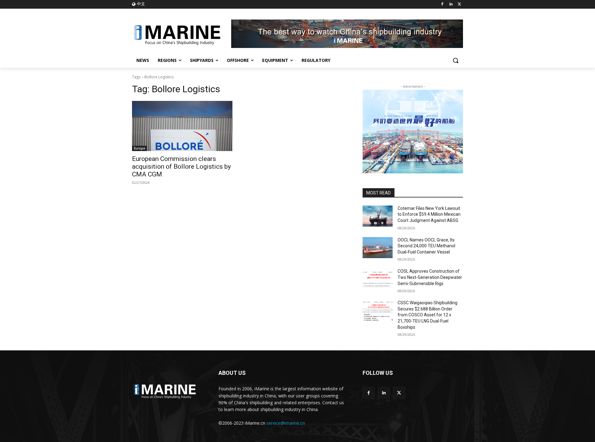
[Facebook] (442, 4)
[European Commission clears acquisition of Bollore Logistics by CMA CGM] (182, 126)
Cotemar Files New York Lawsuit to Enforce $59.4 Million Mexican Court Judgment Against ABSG (429, 214)
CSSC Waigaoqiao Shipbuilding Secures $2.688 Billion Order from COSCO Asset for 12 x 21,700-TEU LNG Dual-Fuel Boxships (427, 314)
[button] (455, 60)
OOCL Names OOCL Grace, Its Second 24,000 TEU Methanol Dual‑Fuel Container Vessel (426, 245)
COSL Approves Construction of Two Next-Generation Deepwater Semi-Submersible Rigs (430, 277)
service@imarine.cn (286, 423)
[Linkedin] (450, 4)
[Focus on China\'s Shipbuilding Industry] (181, 33)
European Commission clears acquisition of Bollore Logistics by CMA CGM (181, 166)
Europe (139, 148)
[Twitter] (459, 4)
